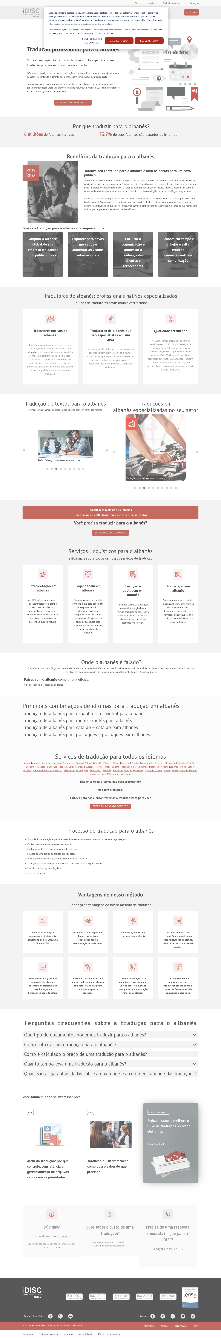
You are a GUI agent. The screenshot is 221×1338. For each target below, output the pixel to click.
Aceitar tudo (119, 40)
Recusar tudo (149, 40)
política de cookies (103, 24)
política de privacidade (81, 24)
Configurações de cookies (92, 41)
